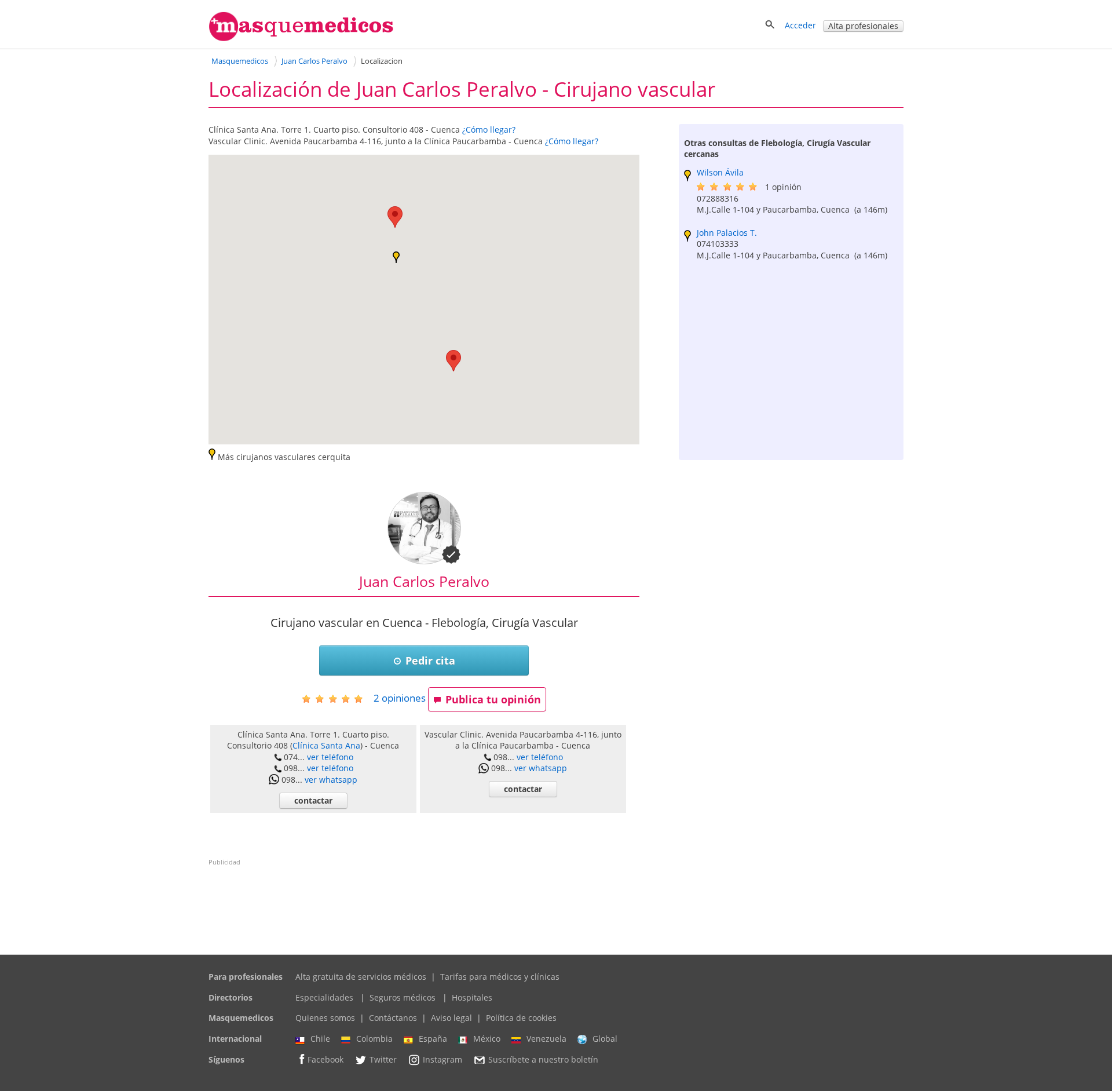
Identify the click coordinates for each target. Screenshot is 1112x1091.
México (486, 1038)
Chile (320, 1038)
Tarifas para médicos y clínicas (499, 976)
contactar (313, 800)
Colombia (374, 1038)
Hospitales (472, 997)
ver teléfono (330, 756)
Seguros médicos (403, 997)
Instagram (442, 1059)
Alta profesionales (863, 25)
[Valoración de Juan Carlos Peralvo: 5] (336, 698)
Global (604, 1038)
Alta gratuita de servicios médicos (360, 976)
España (433, 1038)
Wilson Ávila (720, 172)
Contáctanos (393, 1017)
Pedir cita (430, 660)
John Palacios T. (727, 232)
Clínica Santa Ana (326, 745)
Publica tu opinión (493, 699)
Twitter (383, 1059)
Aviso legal (451, 1017)
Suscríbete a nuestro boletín (543, 1059)
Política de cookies (521, 1017)
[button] (395, 217)
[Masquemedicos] (301, 38)
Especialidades (324, 997)
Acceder (800, 25)
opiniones (400, 698)
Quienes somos (325, 1017)
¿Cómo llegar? (488, 129)
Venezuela (546, 1038)
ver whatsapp (331, 779)
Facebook (325, 1059)
